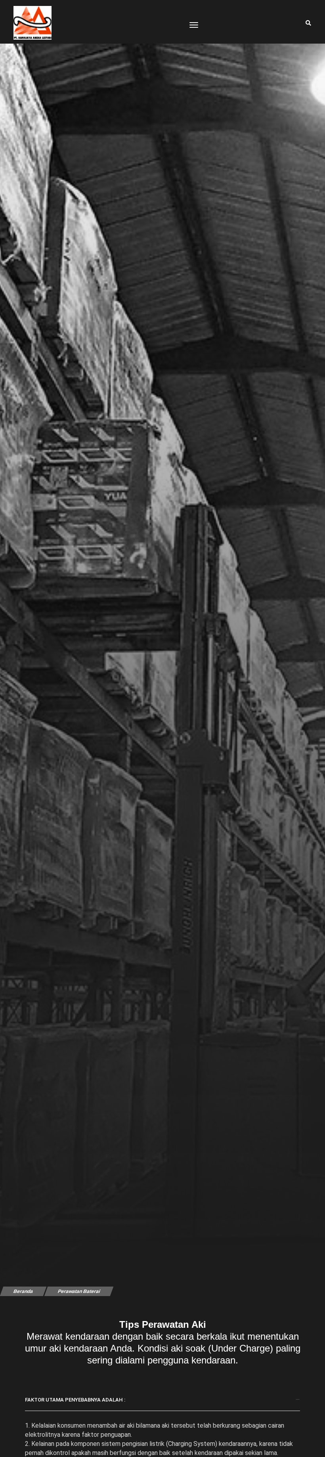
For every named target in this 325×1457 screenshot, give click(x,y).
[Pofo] (32, 23)
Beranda (23, 1291)
